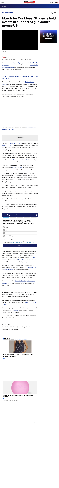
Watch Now (53, 2)
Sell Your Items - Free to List (20, 339)
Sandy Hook (21, 260)
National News (7, 12)
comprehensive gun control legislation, (20, 160)
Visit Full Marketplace (32, 338)
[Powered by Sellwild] (35, 422)
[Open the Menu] (2, 2)
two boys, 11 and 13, (8, 145)
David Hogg (15, 310)
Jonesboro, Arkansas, (16, 143)
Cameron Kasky (32, 267)
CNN (8, 57)
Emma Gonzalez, (9, 269)
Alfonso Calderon (17, 167)
